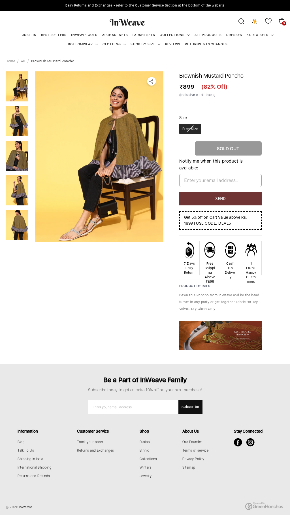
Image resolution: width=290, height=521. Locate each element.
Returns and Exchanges (95, 450)
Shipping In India (30, 459)
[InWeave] (127, 22)
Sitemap (188, 467)
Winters (146, 467)
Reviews (172, 44)
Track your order (90, 442)
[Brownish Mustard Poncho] (99, 156)
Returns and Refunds (34, 476)
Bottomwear (80, 44)
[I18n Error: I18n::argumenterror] (17, 86)
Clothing (112, 44)
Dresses (234, 35)
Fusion (145, 442)
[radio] (190, 129)
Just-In (29, 35)
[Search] (237, 22)
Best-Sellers (54, 35)
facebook (238, 442)
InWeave (25, 507)
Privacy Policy (193, 459)
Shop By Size (143, 44)
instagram (250, 442)
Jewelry (146, 476)
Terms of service (195, 450)
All (23, 61)
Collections (172, 35)
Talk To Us (26, 450)
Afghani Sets (115, 35)
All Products (208, 35)
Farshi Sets (144, 35)
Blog (21, 442)
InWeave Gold (84, 35)
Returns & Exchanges (206, 44)
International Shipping (35, 467)
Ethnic (144, 450)
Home (10, 61)
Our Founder (192, 442)
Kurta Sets (257, 35)
